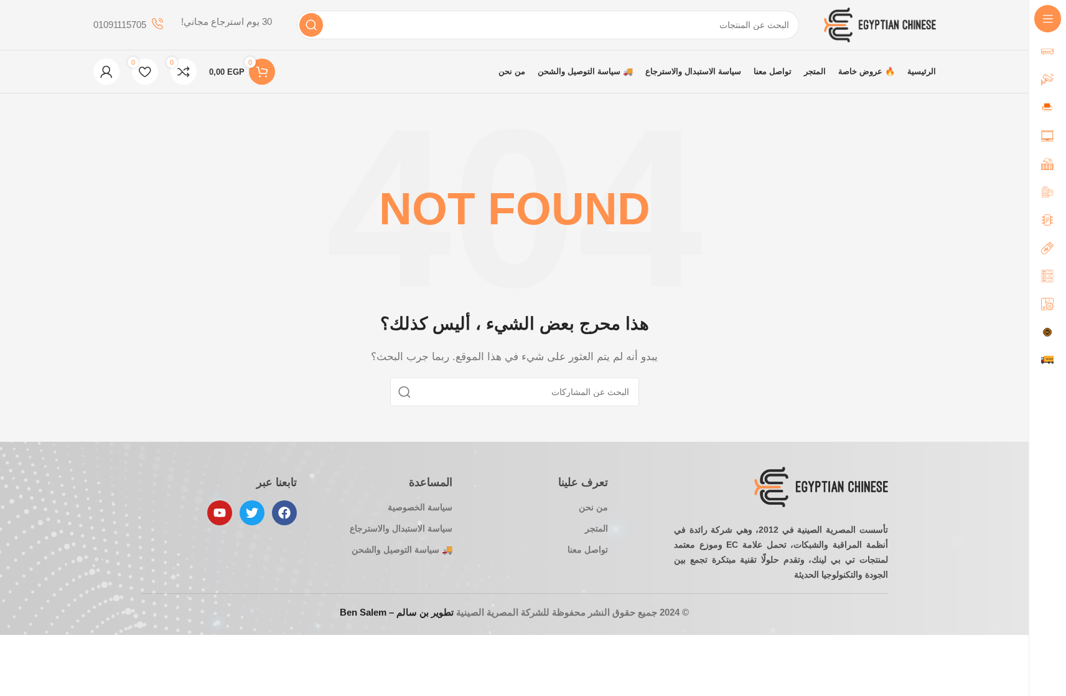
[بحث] (311, 25)
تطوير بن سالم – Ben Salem (397, 612)
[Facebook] (284, 512)
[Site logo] (880, 24)
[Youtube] (219, 512)
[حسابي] (106, 71)
